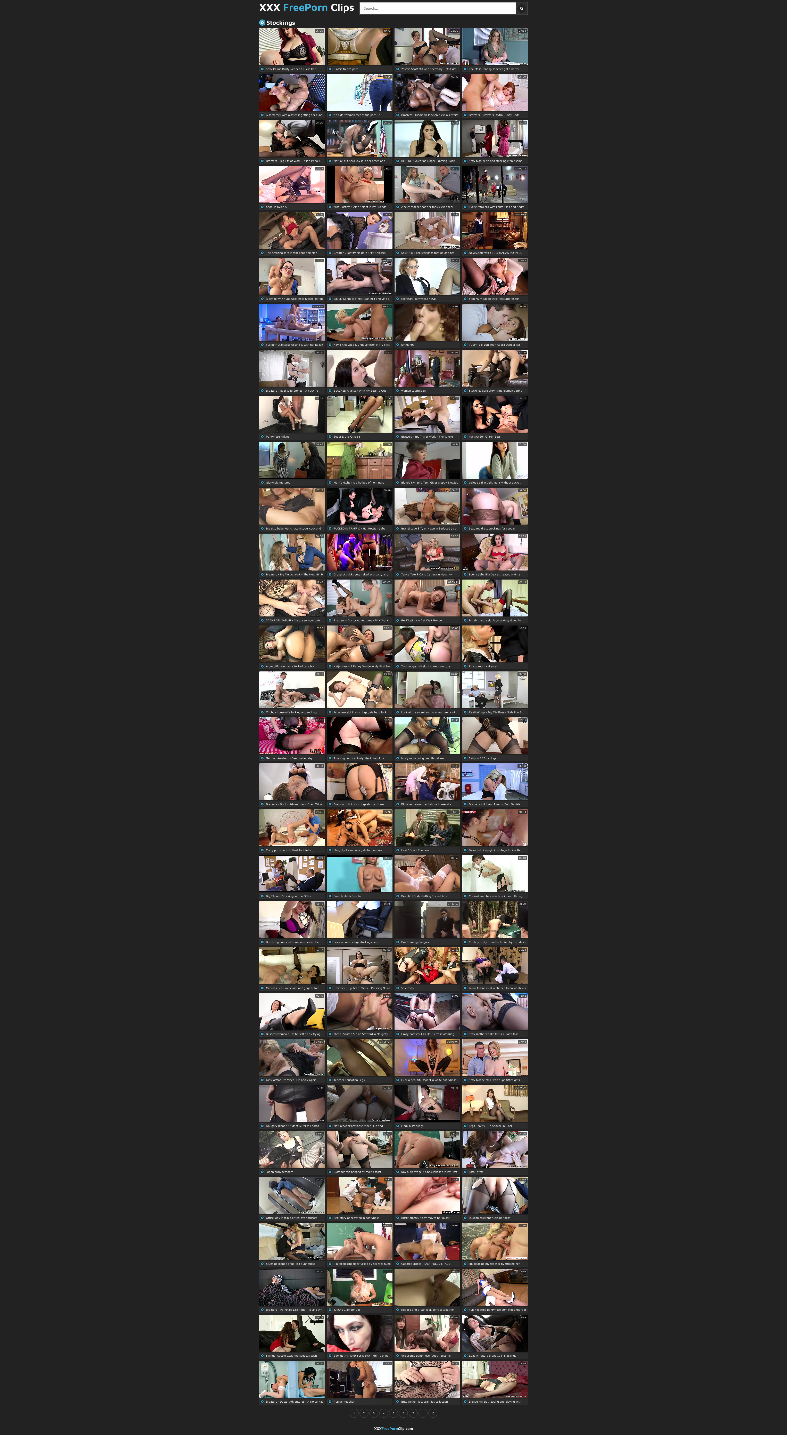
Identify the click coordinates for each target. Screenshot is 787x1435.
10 (432, 1413)
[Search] (521, 8)
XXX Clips (306, 7)
